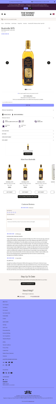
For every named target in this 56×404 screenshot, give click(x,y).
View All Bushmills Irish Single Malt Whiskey (27, 196)
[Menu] (2, 14)
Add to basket (10, 192)
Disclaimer (5, 140)
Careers (4, 318)
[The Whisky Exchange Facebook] (3, 373)
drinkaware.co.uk (31, 401)
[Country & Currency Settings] (54, 14)
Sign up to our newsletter (28, 283)
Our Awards (5, 310)
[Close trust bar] (54, 2)
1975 (22, 121)
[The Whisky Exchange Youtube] (11, 373)
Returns (4, 134)
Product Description (7, 110)
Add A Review (9, 210)
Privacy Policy (5, 347)
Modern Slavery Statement (8, 353)
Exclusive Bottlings (6, 333)
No (30, 8)
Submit (28, 229)
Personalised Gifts (6, 330)
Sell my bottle (28, 153)
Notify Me (28, 105)
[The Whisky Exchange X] (6, 373)
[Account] (5, 14)
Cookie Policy (5, 350)
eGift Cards (5, 327)
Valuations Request (6, 338)
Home (2, 23)
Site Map (4, 324)
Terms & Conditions (7, 345)
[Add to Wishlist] (49, 28)
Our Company (6, 304)
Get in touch (22, 296)
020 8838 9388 (35, 296)
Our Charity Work (6, 313)
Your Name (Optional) (10, 214)
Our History (5, 307)
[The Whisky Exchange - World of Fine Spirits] (28, 14)
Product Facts (6, 117)
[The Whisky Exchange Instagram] (8, 373)
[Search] (2, 19)
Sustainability (5, 315)
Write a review (9, 219)
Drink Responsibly (6, 137)
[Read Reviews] (8, 34)
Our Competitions (6, 336)
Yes (26, 8)
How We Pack (5, 130)
